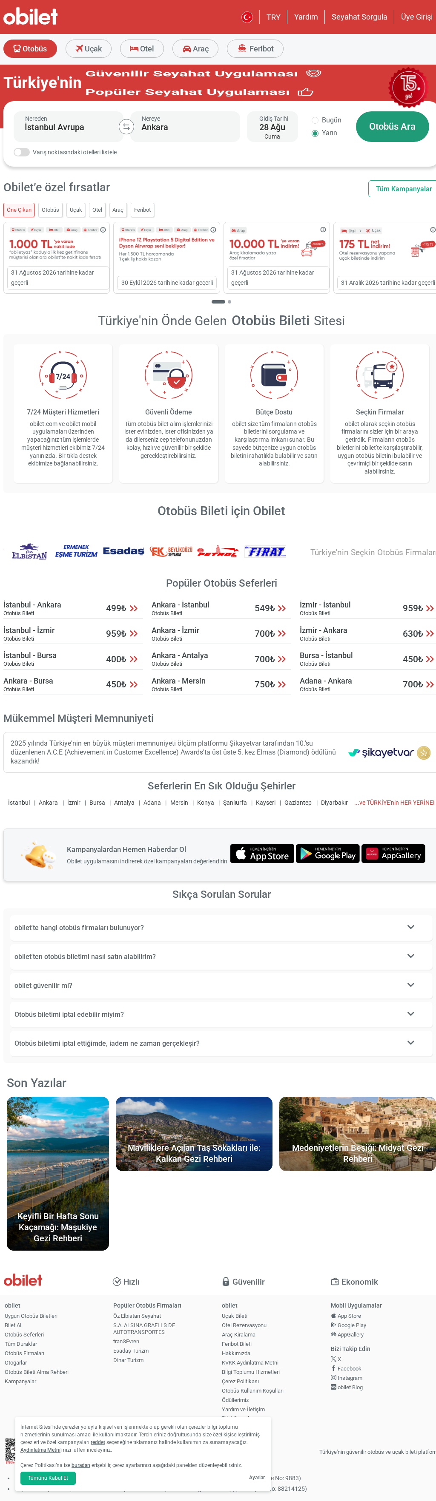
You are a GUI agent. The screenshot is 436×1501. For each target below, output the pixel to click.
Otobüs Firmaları (24, 1353)
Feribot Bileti (237, 1344)
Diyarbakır (334, 802)
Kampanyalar (20, 1381)
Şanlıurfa (235, 802)
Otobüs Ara (392, 126)
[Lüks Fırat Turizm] (265, 557)
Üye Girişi (417, 16)
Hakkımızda (236, 1353)
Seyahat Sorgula (359, 16)
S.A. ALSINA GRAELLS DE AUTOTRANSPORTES (144, 1329)
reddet (98, 1442)
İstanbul (19, 802)
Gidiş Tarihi (273, 118)
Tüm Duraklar (21, 1344)
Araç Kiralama (238, 1334)
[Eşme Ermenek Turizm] (76, 557)
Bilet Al (13, 1325)
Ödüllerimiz (235, 1400)
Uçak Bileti (234, 1316)
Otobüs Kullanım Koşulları (253, 1391)
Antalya (124, 802)
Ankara (48, 802)
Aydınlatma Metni (40, 1450)
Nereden (36, 118)
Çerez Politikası (240, 1381)
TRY (274, 17)
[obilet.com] (51, 24)
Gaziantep (298, 802)
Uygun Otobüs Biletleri (31, 1316)
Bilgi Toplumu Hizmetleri (251, 1372)
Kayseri (265, 802)
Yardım (306, 16)
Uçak (92, 48)
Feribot (261, 48)
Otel (146, 48)
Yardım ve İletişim (243, 1409)
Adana (152, 802)
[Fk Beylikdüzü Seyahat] (171, 557)
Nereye (151, 118)
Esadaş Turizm (131, 1351)
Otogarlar (16, 1362)
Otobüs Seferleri (24, 1334)
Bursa (97, 802)
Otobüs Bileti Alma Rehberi (37, 1372)
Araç (200, 48)
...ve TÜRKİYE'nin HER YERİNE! (394, 802)
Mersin (179, 802)
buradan (81, 1465)
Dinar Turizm (128, 1360)
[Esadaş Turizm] (124, 557)
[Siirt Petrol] (218, 557)
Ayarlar (257, 1478)
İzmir (73, 802)
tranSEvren (126, 1341)
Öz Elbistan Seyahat (137, 1316)
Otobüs (34, 48)
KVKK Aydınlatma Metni (250, 1362)
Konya (205, 802)
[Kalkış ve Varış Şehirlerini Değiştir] (126, 126)
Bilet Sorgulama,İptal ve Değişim (241, 1422)
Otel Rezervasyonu (244, 1325)
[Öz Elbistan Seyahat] (29, 557)
